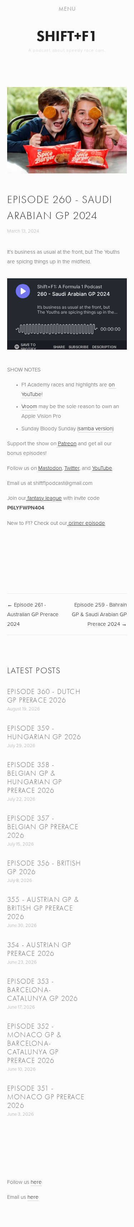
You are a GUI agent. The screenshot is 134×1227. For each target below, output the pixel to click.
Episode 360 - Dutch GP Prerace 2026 (43, 696)
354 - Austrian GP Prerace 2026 (39, 949)
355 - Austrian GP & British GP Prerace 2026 (43, 908)
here (36, 1182)
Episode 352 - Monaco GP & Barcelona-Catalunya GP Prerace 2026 (34, 1043)
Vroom (29, 406)
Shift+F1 (67, 36)
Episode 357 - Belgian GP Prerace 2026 (43, 827)
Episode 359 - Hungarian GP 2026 (44, 732)
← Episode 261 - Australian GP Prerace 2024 (33, 614)
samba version (95, 428)
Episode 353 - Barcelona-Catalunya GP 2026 (42, 990)
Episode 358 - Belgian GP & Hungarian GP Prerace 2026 (34, 778)
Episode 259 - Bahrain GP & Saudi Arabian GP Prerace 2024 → (99, 614)
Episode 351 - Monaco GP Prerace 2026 (45, 1097)
